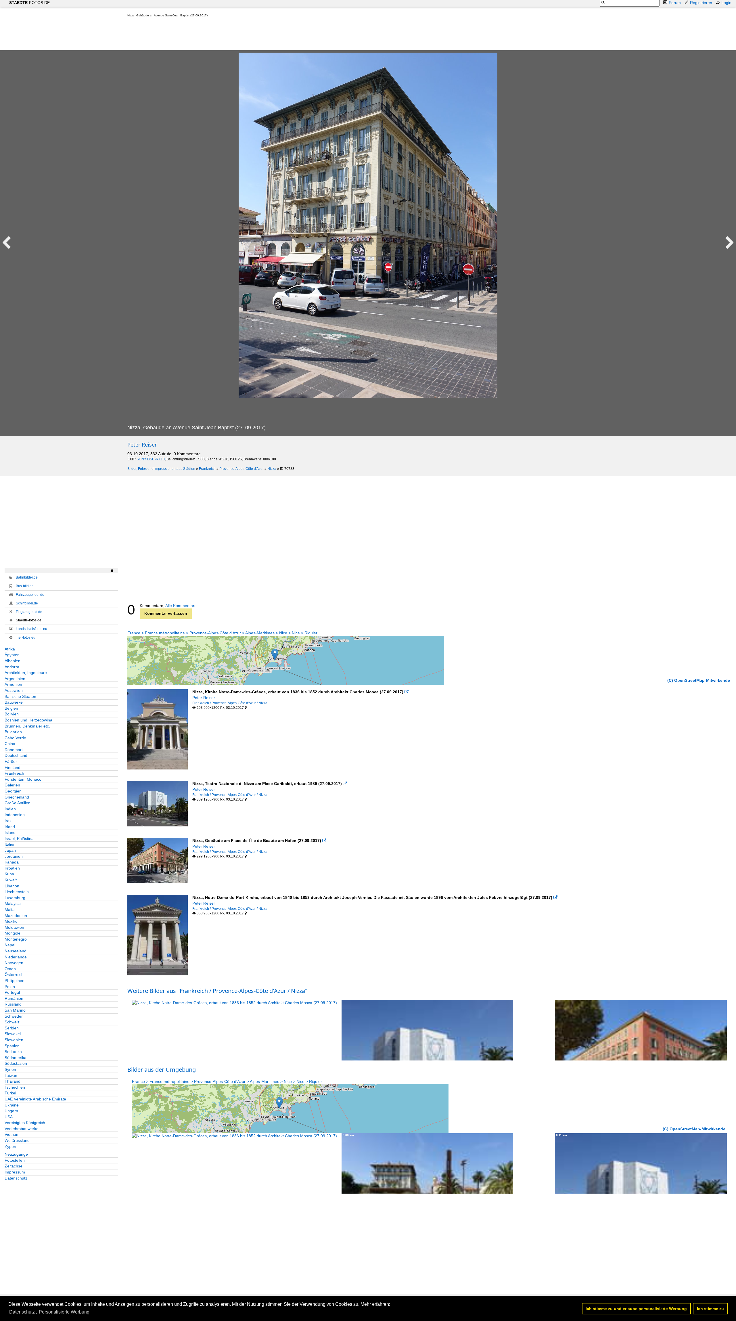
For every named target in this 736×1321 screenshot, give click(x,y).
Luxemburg (15, 897)
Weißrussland (17, 1140)
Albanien (12, 660)
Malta (10, 909)
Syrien (10, 1069)
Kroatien (12, 868)
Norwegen (14, 962)
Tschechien (15, 1087)
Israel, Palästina (19, 838)
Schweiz (12, 1022)
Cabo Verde (15, 738)
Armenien (13, 684)
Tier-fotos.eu (25, 637)
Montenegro (16, 939)
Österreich (14, 974)
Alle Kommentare (181, 605)
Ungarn (11, 1111)
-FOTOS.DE (29, 2)
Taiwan (11, 1075)
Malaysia (13, 903)
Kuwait (11, 880)
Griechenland (17, 797)
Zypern (11, 1146)
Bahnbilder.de (27, 577)
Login (726, 2)
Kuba (9, 874)
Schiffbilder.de (27, 603)
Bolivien (12, 714)
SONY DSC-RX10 (151, 459)
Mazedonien (16, 915)
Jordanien (14, 856)
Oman (10, 968)
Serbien (12, 1028)
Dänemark (14, 749)
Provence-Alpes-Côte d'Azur (241, 469)
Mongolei (13, 933)
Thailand (12, 1081)
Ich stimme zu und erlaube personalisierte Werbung (636, 1308)
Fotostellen (15, 1160)
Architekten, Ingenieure (26, 672)
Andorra (12, 667)
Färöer (11, 761)
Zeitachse (13, 1166)
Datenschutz (16, 1178)
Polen (10, 986)
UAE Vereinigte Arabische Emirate (35, 1099)
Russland (13, 1004)
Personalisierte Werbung (64, 1311)
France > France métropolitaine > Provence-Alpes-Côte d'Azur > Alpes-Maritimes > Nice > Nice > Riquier (222, 633)
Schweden (14, 1016)
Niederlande (16, 957)
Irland (10, 826)
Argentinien (15, 678)
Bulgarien (13, 732)
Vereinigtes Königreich (25, 1122)
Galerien (12, 785)
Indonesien (15, 814)
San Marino (15, 1010)
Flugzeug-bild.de (29, 612)
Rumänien (14, 998)
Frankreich (207, 469)
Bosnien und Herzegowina (28, 720)
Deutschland (16, 755)
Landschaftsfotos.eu (31, 629)
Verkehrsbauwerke (22, 1128)
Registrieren (701, 2)
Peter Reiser (142, 444)
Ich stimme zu (710, 1308)
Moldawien (14, 927)
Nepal (10, 945)
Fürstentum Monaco (23, 779)
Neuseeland (15, 951)
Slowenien (14, 1039)
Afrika (10, 649)
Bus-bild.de (25, 586)
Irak (8, 820)
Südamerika (15, 1057)
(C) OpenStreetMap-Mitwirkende (698, 680)
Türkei (10, 1093)
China (10, 743)
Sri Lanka (13, 1051)
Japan (10, 850)
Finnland (12, 767)
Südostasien (16, 1063)
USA (9, 1117)
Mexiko (11, 921)
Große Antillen (17, 803)
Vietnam (12, 1134)
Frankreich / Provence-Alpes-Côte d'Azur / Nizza (229, 703)
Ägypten (12, 654)
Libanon (12, 886)
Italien (10, 844)
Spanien (12, 1046)
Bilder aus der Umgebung (161, 1069)
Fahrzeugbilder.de (30, 595)
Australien (14, 690)
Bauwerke (14, 702)
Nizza (271, 469)
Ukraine (12, 1105)
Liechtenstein (17, 891)
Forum (675, 2)
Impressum (15, 1172)
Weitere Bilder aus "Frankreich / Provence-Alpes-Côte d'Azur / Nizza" (217, 991)
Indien (10, 809)
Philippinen (14, 980)
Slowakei (13, 1033)
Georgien (13, 791)
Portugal (12, 992)
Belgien (11, 708)
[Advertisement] (232, 35)
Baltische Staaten (20, 696)
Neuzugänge (16, 1154)
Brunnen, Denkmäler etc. (27, 726)
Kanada (12, 862)
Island (10, 832)
